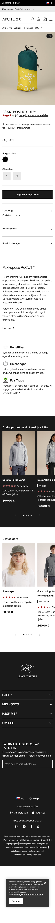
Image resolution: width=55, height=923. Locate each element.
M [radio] (17, 176)
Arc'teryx (7, 27)
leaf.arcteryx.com (36, 851)
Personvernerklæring (12, 840)
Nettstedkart (30, 847)
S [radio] (6, 176)
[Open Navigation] (51, 19)
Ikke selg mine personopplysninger (33, 843)
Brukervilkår (46, 840)
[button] (47, 3)
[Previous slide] (15, 515)
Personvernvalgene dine (14, 836)
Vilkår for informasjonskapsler (38, 836)
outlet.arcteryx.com (19, 851)
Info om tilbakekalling (15, 847)
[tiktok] (38, 826)
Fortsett (16, 901)
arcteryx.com (42, 847)
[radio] (5, 159)
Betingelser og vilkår (30, 840)
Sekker (17, 27)
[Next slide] (39, 515)
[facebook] (31, 827)
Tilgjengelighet (12, 843)
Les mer (6, 328)
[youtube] (24, 827)
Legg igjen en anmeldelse (33, 115)
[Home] (11, 19)
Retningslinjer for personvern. (28, 894)
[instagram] (17, 827)
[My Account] (38, 19)
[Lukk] (45, 883)
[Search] (32, 19)
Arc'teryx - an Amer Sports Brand (27, 854)
